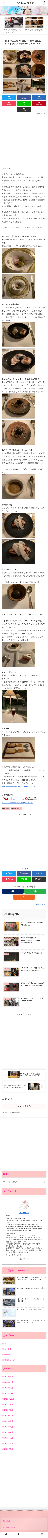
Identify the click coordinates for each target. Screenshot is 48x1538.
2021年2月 (8, 1443)
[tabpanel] (14, 24)
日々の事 (7, 808)
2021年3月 (8, 1438)
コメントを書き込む (24, 1106)
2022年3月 (8, 1388)
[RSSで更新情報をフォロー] (24, 897)
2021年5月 (8, 1427)
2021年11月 (9, 1393)
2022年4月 (8, 1382)
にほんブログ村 (18, 799)
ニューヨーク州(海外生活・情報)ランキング (17, 803)
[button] (44, 1181)
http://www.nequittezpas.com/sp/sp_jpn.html (19, 786)
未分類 (7, 1354)
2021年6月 (8, 1421)
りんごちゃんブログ (24, 3)
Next (46, 25)
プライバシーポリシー (10, 1527)
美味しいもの (17, 808)
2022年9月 (8, 1377)
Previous (2, 25)
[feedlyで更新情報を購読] (35, 891)
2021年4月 (8, 1432)
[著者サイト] (13, 891)
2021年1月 (8, 1449)
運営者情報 (6, 1521)
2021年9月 (8, 1404)
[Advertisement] (24, 140)
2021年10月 (9, 1399)
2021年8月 (8, 1410)
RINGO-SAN (24, 1213)
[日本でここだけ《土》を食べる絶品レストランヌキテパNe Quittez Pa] (29, 828)
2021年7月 (8, 1416)
